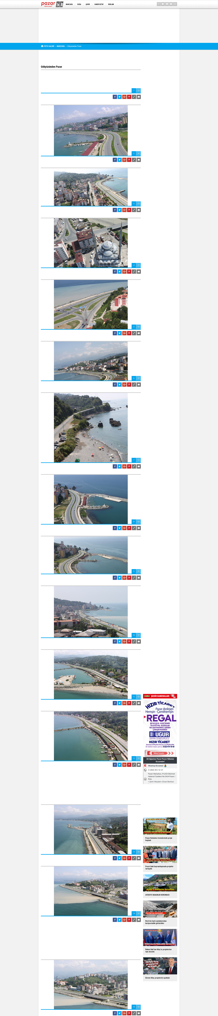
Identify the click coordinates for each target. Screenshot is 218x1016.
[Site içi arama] (175, 4)
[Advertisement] (109, 25)
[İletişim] (171, 4)
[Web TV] (163, 4)
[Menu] (159, 4)
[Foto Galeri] (167, 4)
